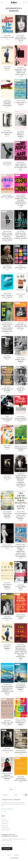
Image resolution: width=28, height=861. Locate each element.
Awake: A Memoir (7, 197)
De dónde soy (7, 618)
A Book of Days (7, 750)
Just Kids (7, 478)
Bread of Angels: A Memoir (20, 134)
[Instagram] (5, 811)
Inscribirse (6, 848)
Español (16, 855)
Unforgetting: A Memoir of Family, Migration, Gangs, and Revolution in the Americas (20, 551)
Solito (7, 68)
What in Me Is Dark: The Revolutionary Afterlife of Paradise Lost (7, 328)
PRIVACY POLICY (5, 825)
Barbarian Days (21, 752)
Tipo (16, 795)
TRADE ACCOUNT (5, 821)
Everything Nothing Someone (7, 515)
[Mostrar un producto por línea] (23, 794)
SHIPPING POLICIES (6, 830)
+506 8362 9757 (9, 809)
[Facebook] (2, 811)
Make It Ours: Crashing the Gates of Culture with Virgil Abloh (7, 237)
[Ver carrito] (26, 2)
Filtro (5, 795)
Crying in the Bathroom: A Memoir (21, 722)
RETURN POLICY (5, 823)
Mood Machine (20, 267)
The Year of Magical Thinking (7, 586)
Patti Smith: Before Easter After (20, 38)
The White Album (7, 37)
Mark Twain (7, 267)
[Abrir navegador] (1, 2)
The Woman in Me (7, 546)
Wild (21, 296)
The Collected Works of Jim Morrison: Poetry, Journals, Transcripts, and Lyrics (21, 481)
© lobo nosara (14, 857)
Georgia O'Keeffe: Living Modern (7, 777)
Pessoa (7, 447)
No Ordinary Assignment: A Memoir (20, 687)
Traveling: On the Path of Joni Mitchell (20, 326)
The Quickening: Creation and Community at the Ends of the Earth (7, 690)
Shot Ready (7, 164)
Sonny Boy (7, 357)
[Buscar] (24, 2)
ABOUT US (4, 818)
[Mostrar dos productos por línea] (26, 794)
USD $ (9, 855)
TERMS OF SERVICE (5, 827)
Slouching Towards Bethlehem (7, 103)
